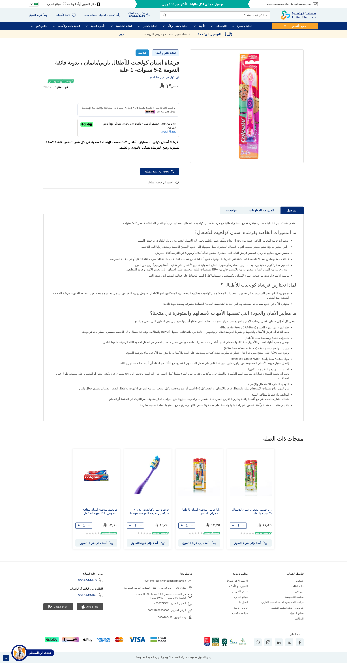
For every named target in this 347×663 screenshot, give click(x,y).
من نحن (299, 591)
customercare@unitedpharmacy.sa (289, 4)
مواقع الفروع (54, 4)
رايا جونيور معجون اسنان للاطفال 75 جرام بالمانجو (200, 511)
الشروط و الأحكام (238, 586)
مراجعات (231, 210)
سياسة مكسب (240, 613)
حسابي (300, 580)
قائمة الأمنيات (63, 15)
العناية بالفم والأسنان (165, 52)
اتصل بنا (243, 602)
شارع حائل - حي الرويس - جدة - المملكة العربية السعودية (155, 587)
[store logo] (298, 15)
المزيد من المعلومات (261, 210)
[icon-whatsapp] (258, 642)
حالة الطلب (298, 586)
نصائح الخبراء (297, 613)
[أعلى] (6, 658)
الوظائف (71, 4)
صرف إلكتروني (240, 591)
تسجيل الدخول (106, 15)
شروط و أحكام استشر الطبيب (287, 607)
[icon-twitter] (289, 642)
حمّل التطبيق (89, 4)
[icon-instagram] (268, 642)
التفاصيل (292, 210)
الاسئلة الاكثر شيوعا (237, 580)
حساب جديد (90, 15)
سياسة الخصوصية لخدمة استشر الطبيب (282, 602)
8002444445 (87, 580)
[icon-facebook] (300, 642)
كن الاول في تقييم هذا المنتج (164, 77)
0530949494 (87, 595)
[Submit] (164, 14)
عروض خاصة (241, 607)
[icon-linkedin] (279, 642)
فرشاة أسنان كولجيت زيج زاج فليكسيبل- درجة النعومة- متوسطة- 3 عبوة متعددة (148, 512)
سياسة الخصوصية (294, 596)
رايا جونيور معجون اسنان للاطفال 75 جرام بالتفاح (252, 511)
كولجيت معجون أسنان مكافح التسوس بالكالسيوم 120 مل (100, 511)
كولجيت (142, 52)
